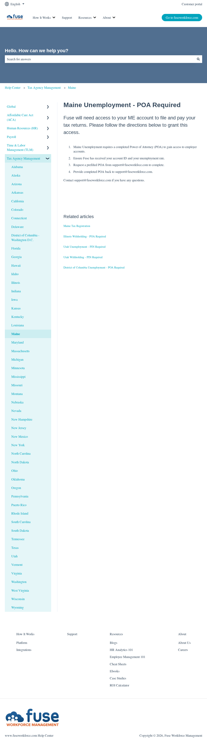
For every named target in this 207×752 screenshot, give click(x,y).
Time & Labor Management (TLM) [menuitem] (20, 147)
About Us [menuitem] (184, 642)
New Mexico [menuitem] (19, 436)
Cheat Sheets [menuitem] (118, 664)
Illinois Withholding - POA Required (84, 236)
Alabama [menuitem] (17, 167)
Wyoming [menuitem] (17, 607)
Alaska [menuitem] (15, 175)
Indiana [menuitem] (16, 291)
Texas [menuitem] (15, 547)
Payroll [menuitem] (11, 137)
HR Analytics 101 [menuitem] (121, 650)
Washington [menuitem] (18, 582)
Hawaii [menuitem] (16, 265)
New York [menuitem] (18, 445)
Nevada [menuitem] (16, 410)
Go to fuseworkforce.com (182, 17)
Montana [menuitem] (17, 394)
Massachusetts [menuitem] (20, 351)
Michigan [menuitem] (17, 359)
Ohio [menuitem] (14, 470)
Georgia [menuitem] (16, 257)
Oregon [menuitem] (16, 488)
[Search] (198, 59)
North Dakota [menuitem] (20, 462)
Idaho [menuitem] (15, 274)
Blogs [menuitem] (113, 642)
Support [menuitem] (72, 634)
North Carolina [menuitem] (21, 453)
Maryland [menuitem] (17, 342)
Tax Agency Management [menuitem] (23, 158)
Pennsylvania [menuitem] (19, 496)
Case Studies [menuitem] (118, 678)
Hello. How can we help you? (36, 50)
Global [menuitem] (11, 106)
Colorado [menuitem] (17, 209)
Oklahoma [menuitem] (18, 479)
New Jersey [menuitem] (18, 428)
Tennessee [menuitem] (17, 539)
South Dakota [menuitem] (20, 530)
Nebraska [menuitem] (17, 402)
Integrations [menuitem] (23, 650)
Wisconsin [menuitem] (18, 599)
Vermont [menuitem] (16, 564)
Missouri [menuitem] (16, 385)
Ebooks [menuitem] (114, 671)
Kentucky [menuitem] (17, 316)
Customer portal (192, 4)
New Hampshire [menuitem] (21, 419)
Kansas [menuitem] (16, 308)
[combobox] (99, 59)
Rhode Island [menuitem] (19, 513)
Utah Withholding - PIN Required (82, 257)
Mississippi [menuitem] (18, 376)
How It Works (42, 17)
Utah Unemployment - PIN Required (84, 247)
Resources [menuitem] (116, 634)
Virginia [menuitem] (16, 573)
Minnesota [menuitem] (18, 368)
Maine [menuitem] (15, 333)
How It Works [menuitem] (25, 634)
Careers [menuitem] (183, 650)
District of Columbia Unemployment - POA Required (94, 267)
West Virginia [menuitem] (20, 590)
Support (67, 17)
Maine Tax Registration (76, 226)
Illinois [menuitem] (15, 282)
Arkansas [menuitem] (17, 192)
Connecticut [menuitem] (19, 218)
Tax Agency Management (44, 87)
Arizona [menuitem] (16, 184)
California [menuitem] (17, 201)
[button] (48, 107)
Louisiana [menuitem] (17, 325)
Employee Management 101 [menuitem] (127, 657)
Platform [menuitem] (21, 642)
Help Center (12, 87)
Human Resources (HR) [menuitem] (22, 128)
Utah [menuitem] (14, 556)
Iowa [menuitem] (14, 299)
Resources (85, 17)
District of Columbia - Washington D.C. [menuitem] (25, 237)
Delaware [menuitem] (17, 227)
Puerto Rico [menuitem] (18, 505)
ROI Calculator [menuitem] (119, 685)
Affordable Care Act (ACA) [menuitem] (20, 117)
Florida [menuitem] (15, 248)
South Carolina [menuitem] (21, 522)
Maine (72, 87)
